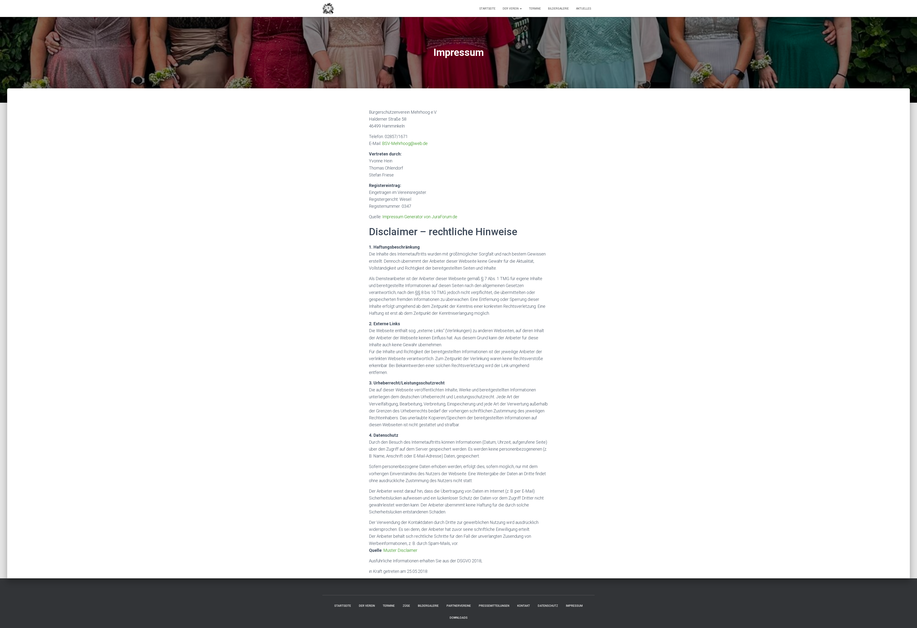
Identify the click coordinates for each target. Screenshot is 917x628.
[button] (520, 8)
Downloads (459, 617)
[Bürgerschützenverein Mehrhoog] (328, 9)
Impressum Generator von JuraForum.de (419, 216)
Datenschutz (548, 605)
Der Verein (511, 8)
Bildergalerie (558, 8)
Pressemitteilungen (494, 605)
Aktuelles (583, 8)
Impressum (574, 605)
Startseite (487, 8)
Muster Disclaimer (400, 550)
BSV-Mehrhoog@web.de (405, 143)
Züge (406, 605)
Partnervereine (459, 605)
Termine (535, 8)
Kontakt (523, 605)
